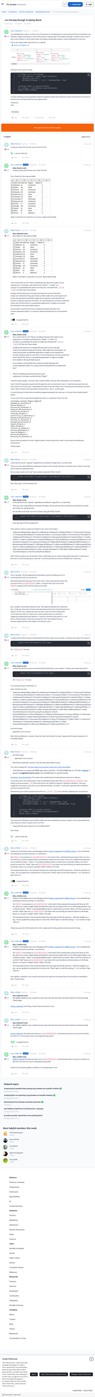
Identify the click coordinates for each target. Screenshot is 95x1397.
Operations (13, 1225)
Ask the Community (26, 12)
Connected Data (16, 1206)
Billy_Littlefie (15, 848)
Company (13, 1309)
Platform (13, 1177)
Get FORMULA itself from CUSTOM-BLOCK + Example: (23, 1109)
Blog (11, 1324)
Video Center (14, 1258)
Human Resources (16, 1229)
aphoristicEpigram (16, 1153)
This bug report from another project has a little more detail (48, 767)
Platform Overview (16, 1182)
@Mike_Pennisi (70, 851)
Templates (13, 1300)
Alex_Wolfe (13, 1159)
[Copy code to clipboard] (88, 75)
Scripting (15, 112)
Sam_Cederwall (16, 31)
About (11, 1314)
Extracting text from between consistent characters (22, 1102)
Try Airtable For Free (17, 1338)
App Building (14, 1196)
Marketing (13, 1220)
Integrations (14, 1187)
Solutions (13, 1210)
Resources (13, 1276)
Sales (11, 1234)
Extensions (13, 1192)
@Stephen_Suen (16, 777)
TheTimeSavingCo (16, 1132)
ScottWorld (14, 1146)
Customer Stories (16, 1267)
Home (4, 12)
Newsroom (13, 1333)
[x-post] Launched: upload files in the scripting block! (23, 1115)
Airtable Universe (16, 1305)
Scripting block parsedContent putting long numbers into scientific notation (31, 1088)
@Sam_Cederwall (55, 851)
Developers (13, 1291)
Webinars (13, 1272)
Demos (12, 1262)
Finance (12, 1239)
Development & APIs (42, 12)
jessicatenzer (14, 1139)
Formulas (7, 1105)
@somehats (27, 777)
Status (12, 1329)
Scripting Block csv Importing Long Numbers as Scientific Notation (28, 1095)
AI (10, 1201)
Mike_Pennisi (15, 144)
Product (12, 1215)
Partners (12, 1281)
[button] (2, 5)
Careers (12, 1319)
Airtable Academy (16, 1248)
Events (12, 1253)
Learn (11, 1243)
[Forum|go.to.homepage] (16, 4)
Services (12, 1286)
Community (12, 12)
